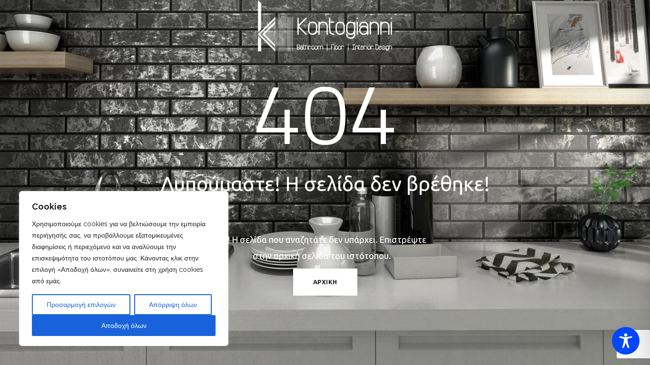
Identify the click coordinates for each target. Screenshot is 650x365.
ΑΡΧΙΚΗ (325, 282)
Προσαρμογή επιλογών (81, 304)
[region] (123, 268)
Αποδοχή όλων (124, 325)
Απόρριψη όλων (173, 304)
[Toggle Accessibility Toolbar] (625, 340)
